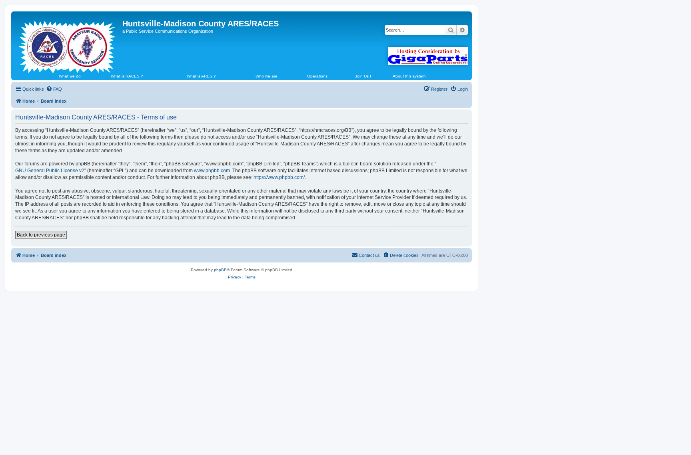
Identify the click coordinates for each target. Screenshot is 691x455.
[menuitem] (54, 89)
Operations (317, 76)
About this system (409, 76)
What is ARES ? (201, 76)
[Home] (67, 43)
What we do (70, 76)
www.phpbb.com (212, 170)
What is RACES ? (127, 76)
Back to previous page (41, 235)
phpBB (220, 270)
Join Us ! (363, 76)
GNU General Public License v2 (49, 170)
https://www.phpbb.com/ (279, 177)
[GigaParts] (428, 56)
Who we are (267, 76)
